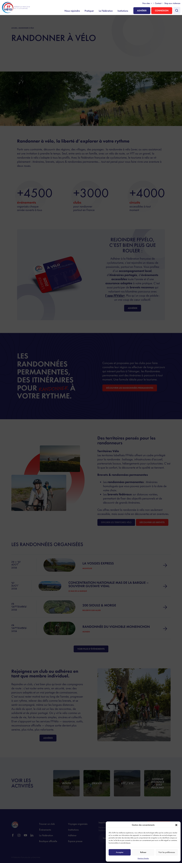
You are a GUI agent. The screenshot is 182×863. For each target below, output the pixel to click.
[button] (176, 825)
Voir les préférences (166, 852)
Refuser (143, 852)
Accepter (119, 852)
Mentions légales (143, 858)
